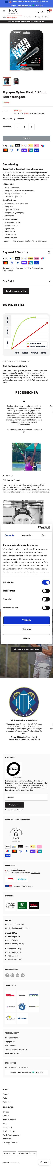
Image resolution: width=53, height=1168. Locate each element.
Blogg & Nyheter (9, 1119)
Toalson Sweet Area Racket (16, 1049)
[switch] (46, 591)
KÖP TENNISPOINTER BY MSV (26, 649)
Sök (4, 1123)
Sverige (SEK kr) (25, 1153)
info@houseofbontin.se (20, 928)
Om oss (6, 1112)
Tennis (5, 1094)
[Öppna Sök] (37, 11)
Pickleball (6, 1102)
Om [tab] (43, 535)
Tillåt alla (26, 620)
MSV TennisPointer (13, 1053)
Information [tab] (26, 535)
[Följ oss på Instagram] (12, 975)
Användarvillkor (9, 1131)
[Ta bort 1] (17, 127)
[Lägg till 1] (31, 127)
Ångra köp (7, 1139)
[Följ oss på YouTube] (17, 975)
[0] (48, 11)
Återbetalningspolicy (11, 1135)
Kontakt (6, 1116)
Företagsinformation (11, 1143)
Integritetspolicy (17, 810)
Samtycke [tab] (9, 535)
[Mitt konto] (42, 11)
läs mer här (35, 872)
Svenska (7, 1153)
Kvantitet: (7, 127)
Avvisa (26, 638)
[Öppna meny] (4, 11)
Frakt (26, 113)
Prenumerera (15, 805)
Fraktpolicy (7, 1127)
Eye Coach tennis (12, 1038)
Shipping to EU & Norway (30, 1)
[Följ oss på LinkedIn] (23, 975)
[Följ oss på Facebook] (7, 975)
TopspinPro (10, 1042)
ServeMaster (10, 1046)
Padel (5, 1098)
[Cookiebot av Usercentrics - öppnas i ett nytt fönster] (38, 527)
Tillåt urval (27, 629)
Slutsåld (26, 138)
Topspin (6, 102)
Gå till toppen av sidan (16, 291)
